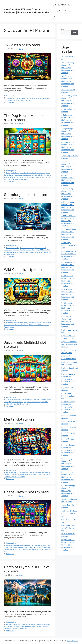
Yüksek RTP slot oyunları (28, 626)
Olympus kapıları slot (13, 624)
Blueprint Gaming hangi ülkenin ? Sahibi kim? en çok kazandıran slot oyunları (68, 407)
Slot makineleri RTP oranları (22, 250)
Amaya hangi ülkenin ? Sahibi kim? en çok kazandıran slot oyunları (67, 180)
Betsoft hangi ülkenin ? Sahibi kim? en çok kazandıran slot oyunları (67, 308)
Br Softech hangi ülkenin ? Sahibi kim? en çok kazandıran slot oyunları (68, 491)
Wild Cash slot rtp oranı (23, 269)
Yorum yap (10, 102)
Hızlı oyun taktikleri (12, 173)
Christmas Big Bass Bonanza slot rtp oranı (69, 513)
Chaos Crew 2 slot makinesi (13, 547)
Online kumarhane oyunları (36, 402)
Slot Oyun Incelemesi (21, 325)
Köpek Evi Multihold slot (28, 173)
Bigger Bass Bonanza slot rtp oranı (68, 395)
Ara (62, 29)
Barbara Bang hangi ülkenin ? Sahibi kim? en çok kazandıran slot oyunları (69, 267)
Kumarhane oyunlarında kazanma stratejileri (23, 175)
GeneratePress (72, 641)
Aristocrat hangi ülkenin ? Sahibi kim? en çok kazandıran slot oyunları (67, 207)
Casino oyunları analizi (27, 248)
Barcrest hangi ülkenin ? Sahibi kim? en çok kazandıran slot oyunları (67, 281)
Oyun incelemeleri (44, 98)
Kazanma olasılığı (23, 472)
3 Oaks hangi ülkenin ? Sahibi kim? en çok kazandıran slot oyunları (67, 120)
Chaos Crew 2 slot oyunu (32, 547)
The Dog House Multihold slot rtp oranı (25, 117)
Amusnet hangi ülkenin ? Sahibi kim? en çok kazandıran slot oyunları (67, 194)
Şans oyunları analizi (18, 177)
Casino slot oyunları (13, 545)
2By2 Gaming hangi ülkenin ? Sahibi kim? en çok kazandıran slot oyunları (69, 101)
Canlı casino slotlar (12, 248)
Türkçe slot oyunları (26, 100)
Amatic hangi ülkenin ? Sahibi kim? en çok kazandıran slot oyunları (67, 167)
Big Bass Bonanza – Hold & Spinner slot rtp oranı (69, 344)
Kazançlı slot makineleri (18, 549)
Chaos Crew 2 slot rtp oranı (26, 492)
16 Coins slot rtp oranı (22, 45)
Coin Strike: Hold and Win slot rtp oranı (68, 527)
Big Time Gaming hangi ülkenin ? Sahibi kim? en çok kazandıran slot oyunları (68, 379)
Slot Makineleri (9, 325)
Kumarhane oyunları (25, 322)
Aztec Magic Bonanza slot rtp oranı (68, 245)
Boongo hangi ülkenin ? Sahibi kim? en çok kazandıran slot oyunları (67, 464)
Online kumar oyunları (28, 624)
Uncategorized (11, 96)
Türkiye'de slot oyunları (18, 179)
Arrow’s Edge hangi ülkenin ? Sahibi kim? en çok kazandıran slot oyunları (69, 221)
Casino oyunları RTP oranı (29, 98)
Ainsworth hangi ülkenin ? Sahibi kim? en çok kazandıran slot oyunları (67, 147)
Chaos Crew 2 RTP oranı (28, 545)
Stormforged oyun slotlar (34, 252)
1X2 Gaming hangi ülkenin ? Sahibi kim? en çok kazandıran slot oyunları (68, 81)
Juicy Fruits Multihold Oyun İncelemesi (19, 399)
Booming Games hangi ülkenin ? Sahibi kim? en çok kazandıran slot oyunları (68, 450)
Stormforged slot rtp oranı (25, 195)
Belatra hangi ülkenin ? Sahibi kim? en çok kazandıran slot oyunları (67, 294)
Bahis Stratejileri (11, 472)
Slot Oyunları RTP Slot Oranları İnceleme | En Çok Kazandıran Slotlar (26, 11)
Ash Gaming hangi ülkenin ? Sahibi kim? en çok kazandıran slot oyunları (68, 234)
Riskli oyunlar (46, 322)
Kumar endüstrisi (12, 322)
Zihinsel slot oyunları (18, 477)
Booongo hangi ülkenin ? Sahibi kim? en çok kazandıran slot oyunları (67, 477)
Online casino (36, 322)
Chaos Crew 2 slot (44, 545)
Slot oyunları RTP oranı (11, 100)
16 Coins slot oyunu (13, 98)
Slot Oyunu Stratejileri (24, 404)
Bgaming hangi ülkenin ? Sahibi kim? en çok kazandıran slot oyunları (67, 321)
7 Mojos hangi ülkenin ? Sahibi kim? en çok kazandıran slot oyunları (67, 134)
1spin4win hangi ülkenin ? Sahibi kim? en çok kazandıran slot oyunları (67, 68)
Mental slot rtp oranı (20, 419)
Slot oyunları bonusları (33, 177)
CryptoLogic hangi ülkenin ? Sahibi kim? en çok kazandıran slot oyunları (68, 545)
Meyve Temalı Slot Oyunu (17, 402)
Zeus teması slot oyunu (19, 628)
